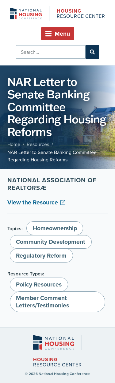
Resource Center (81, 14)
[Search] (92, 52)
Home (13, 144)
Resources (38, 144)
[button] (57, 33)
